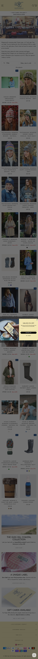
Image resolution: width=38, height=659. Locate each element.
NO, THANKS (28, 335)
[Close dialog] (36, 319)
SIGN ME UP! (28, 332)
